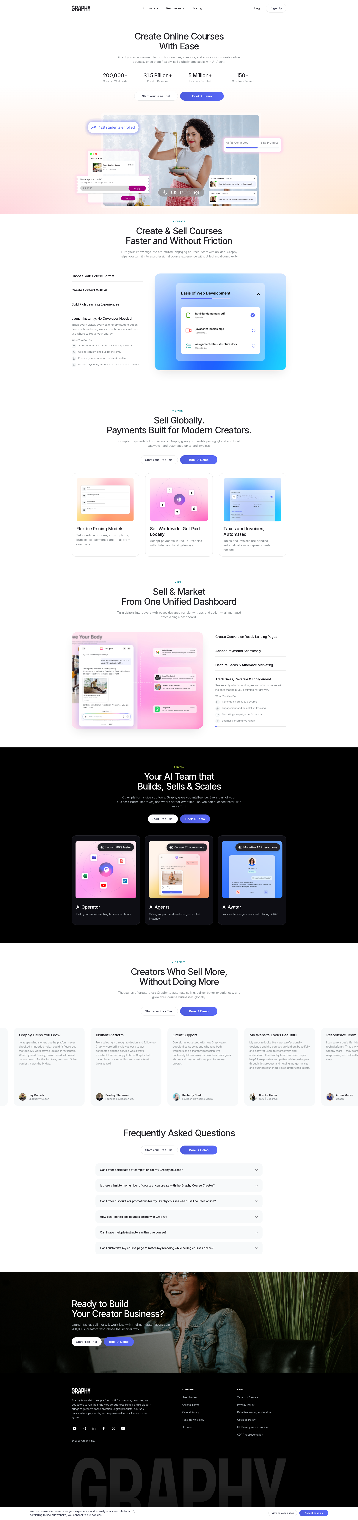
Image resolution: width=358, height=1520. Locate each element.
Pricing (197, 8)
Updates (187, 1435)
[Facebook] (104, 1437)
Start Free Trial (163, 827)
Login (258, 8)
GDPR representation (250, 1443)
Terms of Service (247, 1405)
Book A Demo (202, 96)
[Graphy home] (81, 8)
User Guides (189, 1405)
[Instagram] (84, 1437)
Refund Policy (190, 1420)
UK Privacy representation (253, 1435)
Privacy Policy (246, 1413)
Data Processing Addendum (254, 1420)
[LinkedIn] (94, 1437)
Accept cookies (314, 1514)
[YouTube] (75, 1437)
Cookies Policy (246, 1428)
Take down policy (193, 1428)
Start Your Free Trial (156, 96)
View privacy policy (282, 1514)
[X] (113, 1437)
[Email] (123, 1437)
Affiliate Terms (190, 1413)
